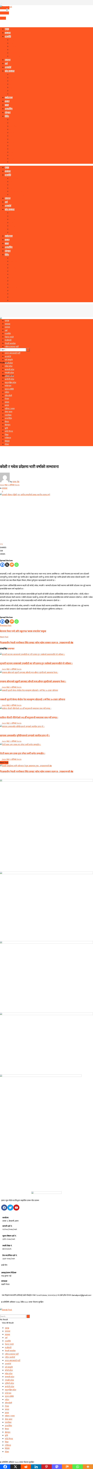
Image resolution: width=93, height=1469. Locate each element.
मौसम (7, 444)
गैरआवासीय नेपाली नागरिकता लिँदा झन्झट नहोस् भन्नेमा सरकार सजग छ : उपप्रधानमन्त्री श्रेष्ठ (36, 772)
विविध (7, 116)
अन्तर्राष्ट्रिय (8, 109)
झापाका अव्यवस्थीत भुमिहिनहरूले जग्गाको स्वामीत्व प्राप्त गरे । (25, 735)
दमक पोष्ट (15, 481)
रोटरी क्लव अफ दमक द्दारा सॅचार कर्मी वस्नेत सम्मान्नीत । (22, 753)
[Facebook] (2, 565)
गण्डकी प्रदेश (14, 84)
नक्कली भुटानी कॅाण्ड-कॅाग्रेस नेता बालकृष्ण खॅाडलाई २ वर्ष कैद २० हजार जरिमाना (32, 699)
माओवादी (13, 46)
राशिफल (3, 18)
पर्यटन (12, 119)
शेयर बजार (13, 123)
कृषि (11, 145)
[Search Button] (28, 349)
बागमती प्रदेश (14, 81)
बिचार (12, 159)
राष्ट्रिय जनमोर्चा (15, 49)
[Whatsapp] (16, 565)
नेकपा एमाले (14, 40)
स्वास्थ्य (7, 60)
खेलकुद (8, 112)
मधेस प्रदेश (13, 77)
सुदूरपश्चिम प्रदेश (15, 94)
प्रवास (7, 105)
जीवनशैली (13, 126)
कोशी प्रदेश (14, 74)
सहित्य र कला (14, 136)
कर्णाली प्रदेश (14, 90)
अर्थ (6, 63)
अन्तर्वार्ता (8, 67)
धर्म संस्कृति (14, 129)
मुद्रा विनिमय (4, 12)
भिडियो (12, 155)
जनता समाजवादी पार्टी (17, 56)
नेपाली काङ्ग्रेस (15, 43)
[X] (7, 565)
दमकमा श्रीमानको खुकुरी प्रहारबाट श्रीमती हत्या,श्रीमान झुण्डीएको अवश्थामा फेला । (33, 681)
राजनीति (8, 36)
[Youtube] (16, 1208)
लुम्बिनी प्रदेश (14, 87)
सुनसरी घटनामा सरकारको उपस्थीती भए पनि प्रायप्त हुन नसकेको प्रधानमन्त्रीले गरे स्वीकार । (36, 663)
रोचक (12, 162)
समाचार (8, 33)
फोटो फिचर (14, 149)
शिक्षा (11, 152)
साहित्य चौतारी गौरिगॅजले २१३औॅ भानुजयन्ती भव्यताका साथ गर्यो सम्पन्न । (29, 717)
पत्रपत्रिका (13, 139)
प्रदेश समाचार (10, 71)
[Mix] (12, 565)
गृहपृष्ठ (7, 29)
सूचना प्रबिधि (14, 132)
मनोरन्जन (9, 97)
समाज (7, 101)
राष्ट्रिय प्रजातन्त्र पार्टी (16, 53)
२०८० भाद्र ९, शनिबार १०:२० (9, 485)
